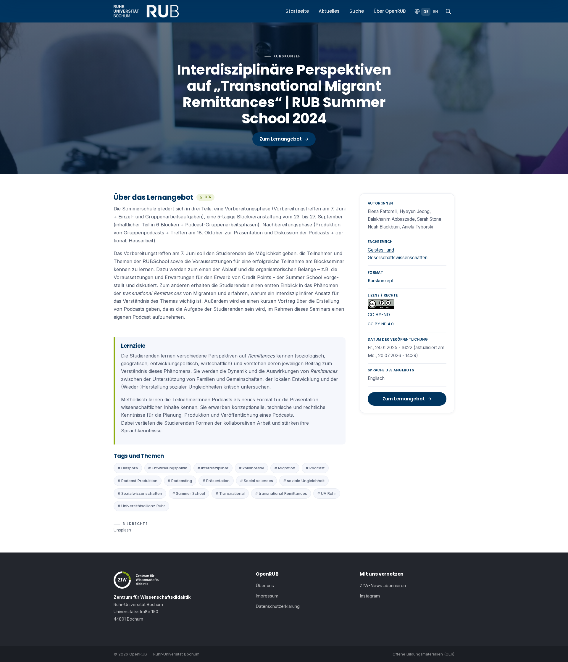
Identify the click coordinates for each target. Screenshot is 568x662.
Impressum (267, 596)
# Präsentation (216, 480)
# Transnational (230, 493)
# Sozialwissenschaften (140, 493)
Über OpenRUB (390, 11)
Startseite (297, 11)
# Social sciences (256, 480)
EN (435, 12)
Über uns (265, 585)
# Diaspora (128, 468)
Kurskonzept (380, 281)
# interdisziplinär (213, 468)
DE (425, 12)
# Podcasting (180, 480)
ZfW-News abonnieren (383, 585)
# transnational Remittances (281, 493)
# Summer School (188, 493)
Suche (356, 11)
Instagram (370, 596)
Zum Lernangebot (280, 139)
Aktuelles (329, 11)
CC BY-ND (379, 315)
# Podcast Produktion (137, 480)
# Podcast (315, 468)
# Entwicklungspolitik (167, 468)
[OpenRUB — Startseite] (146, 11)
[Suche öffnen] (448, 11)
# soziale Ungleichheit (304, 480)
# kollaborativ (251, 468)
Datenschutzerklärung (278, 606)
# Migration (285, 468)
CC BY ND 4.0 (381, 323)
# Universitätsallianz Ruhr (141, 505)
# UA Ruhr (326, 493)
